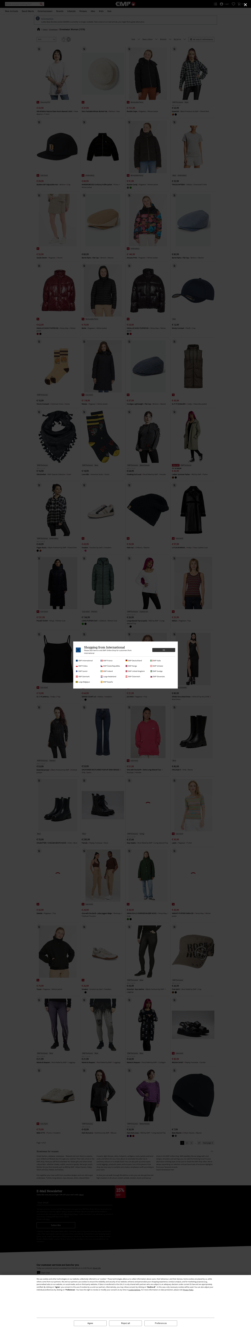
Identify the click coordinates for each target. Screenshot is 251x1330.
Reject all (125, 1323)
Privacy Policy (188, 1290)
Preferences (161, 1323)
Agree (90, 1323)
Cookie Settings (134, 1290)
